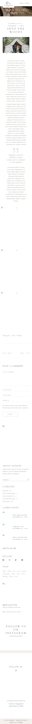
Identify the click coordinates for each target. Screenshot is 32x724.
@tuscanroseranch (16, 636)
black (4, 571)
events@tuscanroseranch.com (16, 701)
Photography (10, 13)
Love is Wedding (18, 722)
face (14, 571)
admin (22, 26)
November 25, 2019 (14, 23)
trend (13, 335)
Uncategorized (9, 498)
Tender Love (18, 526)
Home (4, 13)
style (18, 574)
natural (23, 571)
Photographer (9, 493)
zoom (16, 576)
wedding (19, 335)
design (9, 571)
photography (6, 335)
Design (5, 490)
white (11, 576)
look (18, 571)
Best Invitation (20, 515)
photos (13, 574)
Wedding (6, 501)
